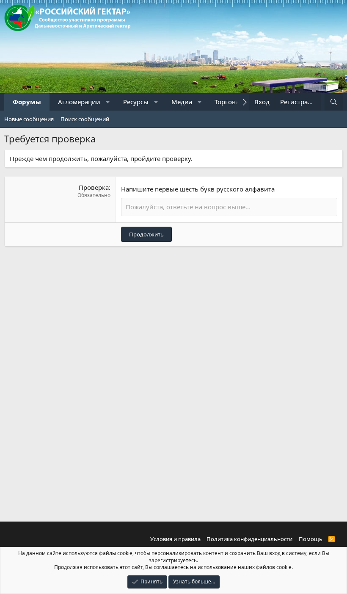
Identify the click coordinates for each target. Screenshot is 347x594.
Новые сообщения (29, 119)
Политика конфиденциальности (249, 539)
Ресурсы (136, 101)
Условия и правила (175, 539)
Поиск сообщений (85, 119)
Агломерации (79, 101)
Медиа (181, 101)
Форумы (27, 101)
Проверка (94, 187)
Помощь (310, 539)
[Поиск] (334, 102)
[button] (108, 102)
